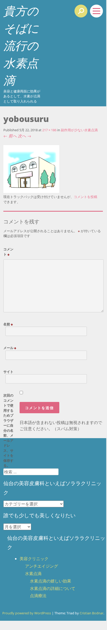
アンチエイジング (41, 566)
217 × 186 (49, 130)
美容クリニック (34, 558)
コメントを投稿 (85, 196)
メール (9, 347)
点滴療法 (38, 595)
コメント (8, 252)
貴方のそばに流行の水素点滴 (21, 45)
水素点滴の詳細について (52, 588)
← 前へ (10, 136)
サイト (8, 371)
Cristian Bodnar (91, 613)
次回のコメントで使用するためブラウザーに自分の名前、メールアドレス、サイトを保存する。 (8, 430)
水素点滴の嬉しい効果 (50, 581)
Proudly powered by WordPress (26, 613)
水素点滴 (33, 573)
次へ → (24, 136)
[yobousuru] (31, 191)
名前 (8, 324)
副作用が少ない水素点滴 (79, 130)
